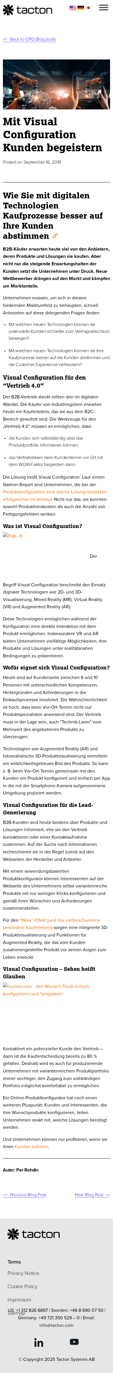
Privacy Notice (23, 1273)
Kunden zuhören (31, 1146)
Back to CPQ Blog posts (33, 39)
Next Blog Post (89, 1194)
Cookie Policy (22, 1286)
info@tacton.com (56, 1325)
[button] (103, 7)
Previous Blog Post (28, 1194)
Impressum (19, 1299)
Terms (14, 1262)
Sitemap (16, 1313)
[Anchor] (54, 235)
